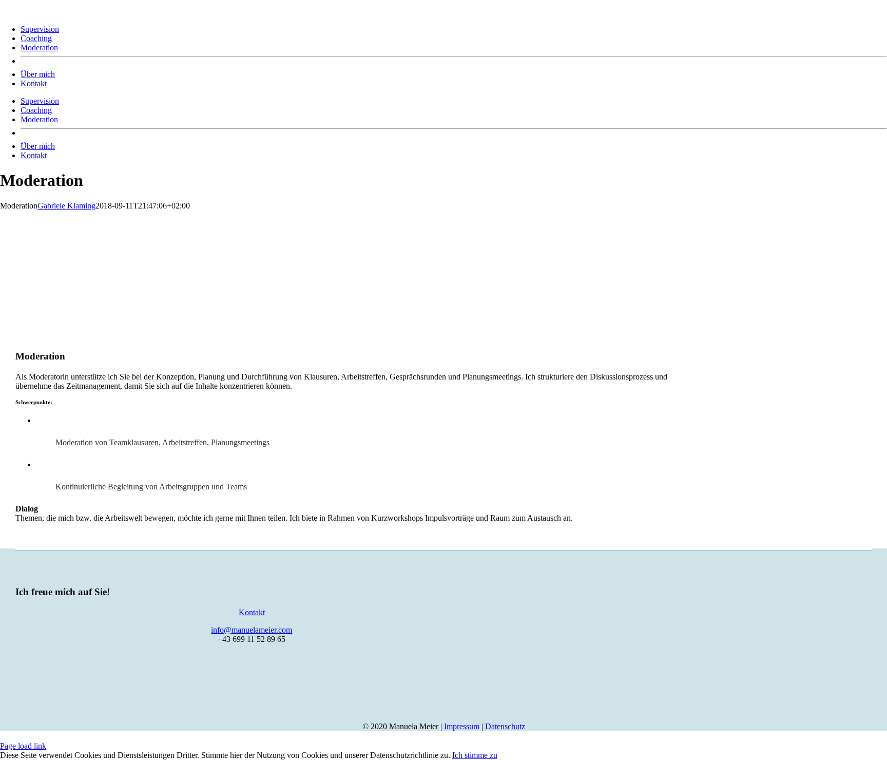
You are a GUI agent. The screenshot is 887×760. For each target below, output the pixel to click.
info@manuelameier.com (251, 629)
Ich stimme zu (474, 755)
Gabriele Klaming (66, 205)
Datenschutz (505, 726)
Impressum (461, 726)
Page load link (23, 746)
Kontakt (252, 612)
